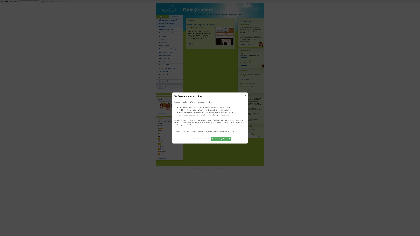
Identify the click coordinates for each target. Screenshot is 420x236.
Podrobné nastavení (199, 139)
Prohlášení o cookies (227, 132)
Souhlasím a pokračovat (221, 139)
